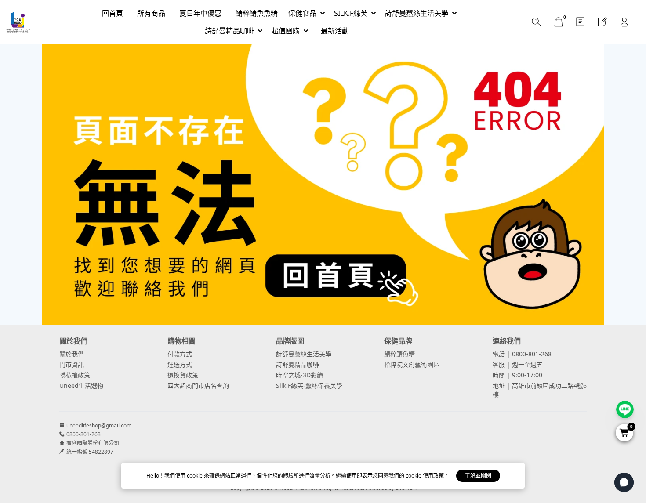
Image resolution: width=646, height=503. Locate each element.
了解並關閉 (478, 475)
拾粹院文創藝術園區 (411, 364)
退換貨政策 (182, 375)
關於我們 (71, 354)
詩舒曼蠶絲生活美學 (303, 354)
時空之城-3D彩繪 (299, 375)
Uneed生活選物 (81, 385)
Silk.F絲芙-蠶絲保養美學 (309, 385)
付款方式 (179, 354)
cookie (195, 475)
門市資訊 (71, 364)
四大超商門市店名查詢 (198, 385)
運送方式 (179, 364)
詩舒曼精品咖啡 (297, 364)
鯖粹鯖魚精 (399, 354)
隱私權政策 (74, 375)
